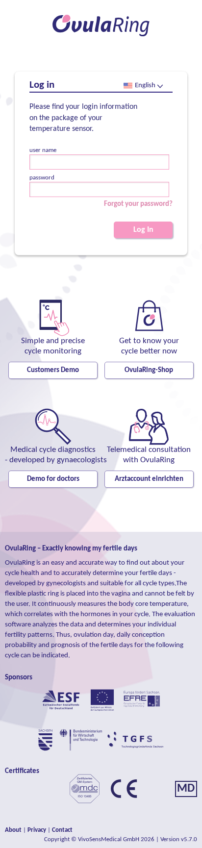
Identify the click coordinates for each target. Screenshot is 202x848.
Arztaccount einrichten (149, 479)
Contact (62, 830)
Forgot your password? (138, 204)
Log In (143, 230)
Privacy (36, 830)
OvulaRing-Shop (149, 370)
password (41, 178)
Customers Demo (53, 370)
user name (42, 150)
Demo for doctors (53, 479)
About (13, 830)
